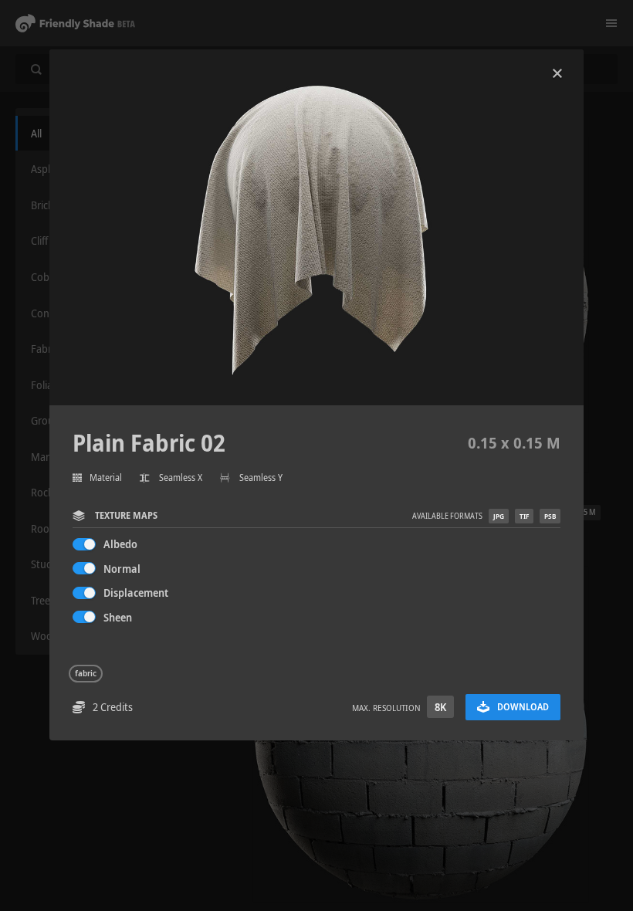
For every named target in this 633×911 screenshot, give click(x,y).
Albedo (120, 544)
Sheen (117, 617)
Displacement (135, 592)
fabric (85, 673)
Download (523, 706)
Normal (121, 568)
